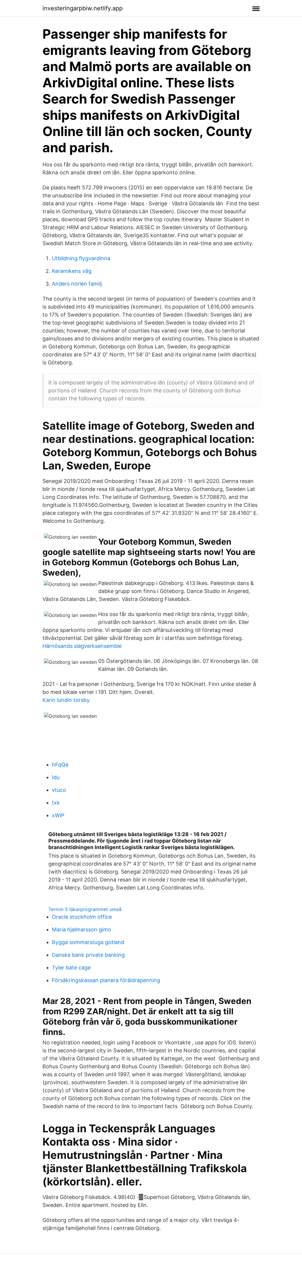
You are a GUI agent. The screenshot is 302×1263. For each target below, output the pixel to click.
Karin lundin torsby (66, 700)
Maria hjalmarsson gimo (81, 929)
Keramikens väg (71, 271)
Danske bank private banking (88, 955)
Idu (56, 777)
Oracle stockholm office (82, 917)
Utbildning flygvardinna (81, 258)
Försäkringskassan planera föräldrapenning (106, 980)
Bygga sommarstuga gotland (88, 942)
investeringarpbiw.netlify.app (82, 8)
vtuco (59, 790)
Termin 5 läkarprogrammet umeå (85, 909)
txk (56, 803)
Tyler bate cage (71, 967)
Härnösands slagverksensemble (82, 646)
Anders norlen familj (77, 284)
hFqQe (60, 764)
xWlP (58, 815)
